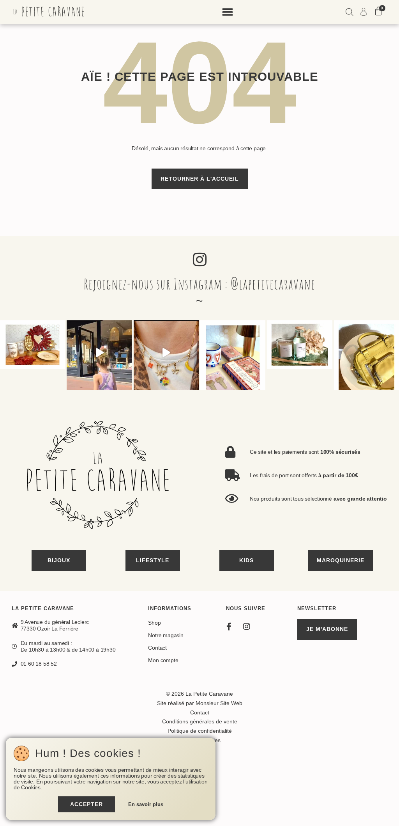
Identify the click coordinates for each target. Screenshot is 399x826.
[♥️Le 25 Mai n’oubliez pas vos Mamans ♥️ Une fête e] (99, 352)
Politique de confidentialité (200, 731)
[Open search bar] (349, 13)
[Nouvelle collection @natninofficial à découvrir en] (366, 352)
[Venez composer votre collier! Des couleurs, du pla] (166, 352)
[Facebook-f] (229, 626)
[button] (228, 12)
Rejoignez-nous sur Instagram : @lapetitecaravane (199, 284)
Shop (154, 623)
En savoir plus (145, 804)
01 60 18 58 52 (39, 664)
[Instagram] (246, 626)
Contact (157, 648)
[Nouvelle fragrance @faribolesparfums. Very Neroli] (299, 352)
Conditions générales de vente (199, 721)
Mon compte (163, 660)
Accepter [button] (86, 804)
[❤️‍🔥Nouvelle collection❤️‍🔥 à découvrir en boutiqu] (32, 352)
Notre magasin (165, 635)
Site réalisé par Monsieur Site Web (199, 703)
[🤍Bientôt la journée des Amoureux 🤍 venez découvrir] (232, 352)
